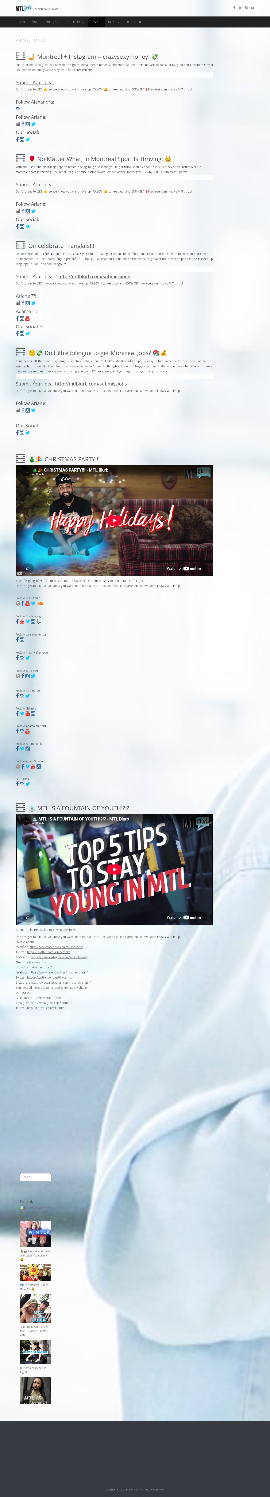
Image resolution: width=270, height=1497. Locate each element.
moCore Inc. (133, 1489)
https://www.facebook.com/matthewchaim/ (59, 972)
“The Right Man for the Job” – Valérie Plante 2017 (34, 1331)
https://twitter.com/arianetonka (48, 952)
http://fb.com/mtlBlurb (45, 998)
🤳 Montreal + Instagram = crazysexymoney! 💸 (92, 56)
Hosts (95, 22)
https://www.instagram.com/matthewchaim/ (61, 982)
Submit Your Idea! (35, 82)
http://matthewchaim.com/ (34, 967)
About (36, 22)
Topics (112, 22)
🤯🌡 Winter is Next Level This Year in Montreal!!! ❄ (35, 1212)
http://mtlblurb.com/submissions (94, 276)
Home (22, 22)
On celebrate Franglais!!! (60, 246)
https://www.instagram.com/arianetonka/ (59, 957)
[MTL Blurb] (24, 8)
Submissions (134, 22)
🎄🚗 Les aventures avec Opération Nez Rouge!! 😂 (35, 1256)
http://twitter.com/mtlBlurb (46, 1008)
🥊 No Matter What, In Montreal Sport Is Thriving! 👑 (99, 159)
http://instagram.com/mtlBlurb (51, 1003)
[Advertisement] (35, 1103)
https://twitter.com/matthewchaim (50, 977)
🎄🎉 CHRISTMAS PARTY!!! (63, 459)
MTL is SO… (53, 22)
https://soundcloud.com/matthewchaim (60, 988)
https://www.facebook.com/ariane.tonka (56, 947)
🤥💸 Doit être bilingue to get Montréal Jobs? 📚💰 (97, 353)
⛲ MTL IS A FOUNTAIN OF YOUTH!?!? (78, 808)
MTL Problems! (75, 22)
